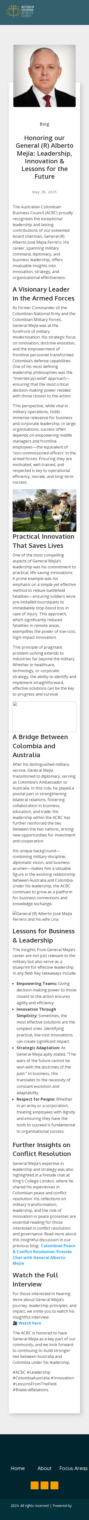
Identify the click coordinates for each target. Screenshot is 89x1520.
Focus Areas (73, 1468)
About (44, 1468)
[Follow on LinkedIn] (54, 1485)
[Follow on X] (44, 1485)
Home (18, 1468)
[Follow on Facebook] (35, 1485)
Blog (44, 124)
